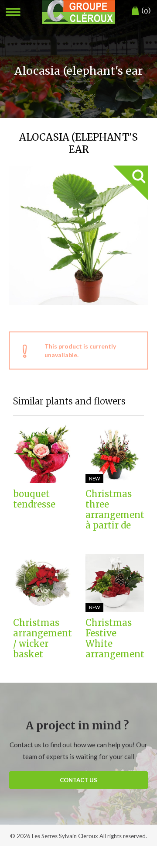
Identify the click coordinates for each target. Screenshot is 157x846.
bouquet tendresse (34, 499)
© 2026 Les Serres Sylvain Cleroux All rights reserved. (78, 835)
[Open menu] (13, 12)
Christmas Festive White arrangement (114, 639)
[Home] (78, 12)
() (146, 11)
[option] (78, 235)
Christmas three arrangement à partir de (114, 510)
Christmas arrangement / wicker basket (42, 639)
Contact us (78, 780)
